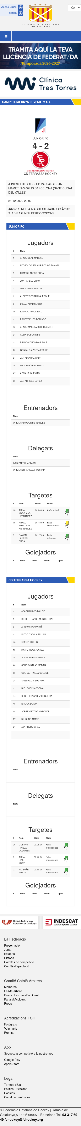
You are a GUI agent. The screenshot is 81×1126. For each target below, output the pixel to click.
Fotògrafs (10, 1024)
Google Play (12, 1060)
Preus (8, 1003)
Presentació (12, 945)
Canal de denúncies (17, 1097)
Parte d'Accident (15, 999)
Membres (10, 987)
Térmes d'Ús (12, 1085)
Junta (7, 949)
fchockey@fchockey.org (24, 1119)
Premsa (9, 1032)
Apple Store (12, 1064)
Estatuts (9, 954)
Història (9, 958)
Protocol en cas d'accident (21, 995)
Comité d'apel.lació (16, 966)
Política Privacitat (15, 1089)
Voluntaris (10, 1028)
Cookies (9, 1093)
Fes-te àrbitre (13, 991)
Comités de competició (19, 962)
